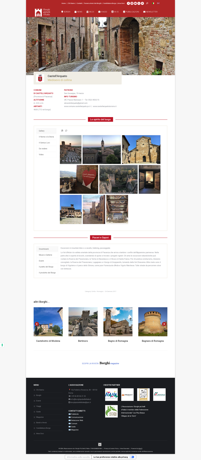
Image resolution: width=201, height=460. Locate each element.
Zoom (45, 321)
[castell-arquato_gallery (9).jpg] (117, 209)
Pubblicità (75, 414)
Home (64, 3)
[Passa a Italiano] (153, 3)
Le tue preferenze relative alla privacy (111, 457)
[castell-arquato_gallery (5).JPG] (118, 179)
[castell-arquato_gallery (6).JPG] (149, 179)
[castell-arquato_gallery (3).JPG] (141, 149)
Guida (38, 412)
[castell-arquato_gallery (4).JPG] (79, 179)
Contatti (79, 3)
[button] (37, 324)
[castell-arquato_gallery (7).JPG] (71, 209)
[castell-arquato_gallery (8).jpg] (94, 209)
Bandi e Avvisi (41, 423)
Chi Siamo (71, 3)
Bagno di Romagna (118, 341)
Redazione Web (77, 420)
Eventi (38, 401)
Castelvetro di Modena (48, 341)
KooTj (140, 448)
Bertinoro (83, 341)
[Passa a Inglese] (158, 3)
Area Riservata (124, 448)
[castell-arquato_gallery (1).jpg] (70, 149)
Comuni (74, 423)
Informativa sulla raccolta (78, 457)
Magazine (40, 417)
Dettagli (51, 321)
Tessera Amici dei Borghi (92, 3)
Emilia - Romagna (97, 291)
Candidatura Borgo (109, 3)
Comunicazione (77, 417)
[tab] (46, 131)
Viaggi (38, 406)
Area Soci (121, 3)
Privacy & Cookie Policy (111, 448)
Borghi (38, 395)
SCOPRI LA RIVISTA (100, 363)
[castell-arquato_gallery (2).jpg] (102, 149)
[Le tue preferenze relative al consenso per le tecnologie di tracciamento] (2, 345)
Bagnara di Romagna (153, 341)
